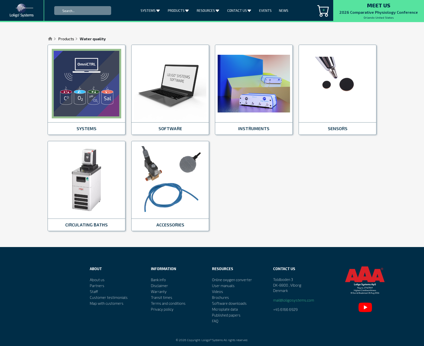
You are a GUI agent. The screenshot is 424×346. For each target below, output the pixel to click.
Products (66, 38)
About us (97, 279)
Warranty (159, 291)
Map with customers (106, 303)
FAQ (215, 321)
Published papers (226, 315)
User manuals (223, 285)
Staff (94, 291)
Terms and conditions (168, 303)
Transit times (161, 297)
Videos (217, 291)
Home (50, 39)
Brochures (220, 297)
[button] (158, 9)
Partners (97, 285)
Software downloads (229, 303)
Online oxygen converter (232, 279)
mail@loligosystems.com (293, 300)
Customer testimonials (109, 297)
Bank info (158, 279)
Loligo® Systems (212, 340)
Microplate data (225, 309)
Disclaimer (159, 285)
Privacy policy (162, 309)
